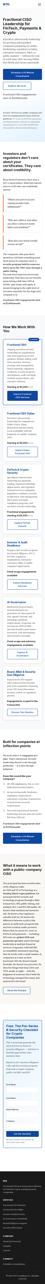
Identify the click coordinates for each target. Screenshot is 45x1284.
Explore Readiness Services (22, 584)
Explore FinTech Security (22, 524)
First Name (11, 1084)
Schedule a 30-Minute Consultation (22, 74)
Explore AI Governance (22, 654)
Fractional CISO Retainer (14, 1205)
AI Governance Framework (15, 1219)
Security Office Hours (12, 1228)
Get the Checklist (22, 1134)
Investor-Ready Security (14, 1214)
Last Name (11, 1098)
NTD (6, 4)
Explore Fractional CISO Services (22, 396)
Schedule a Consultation (14, 1264)
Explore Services (17, 86)
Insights (7, 1246)
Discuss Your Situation (23, 712)
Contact (6, 1250)
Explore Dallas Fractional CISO (22, 452)
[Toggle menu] (39, 4)
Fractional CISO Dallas (13, 1210)
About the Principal (16, 990)
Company (10, 1121)
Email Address (12, 1109)
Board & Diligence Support (15, 1223)
